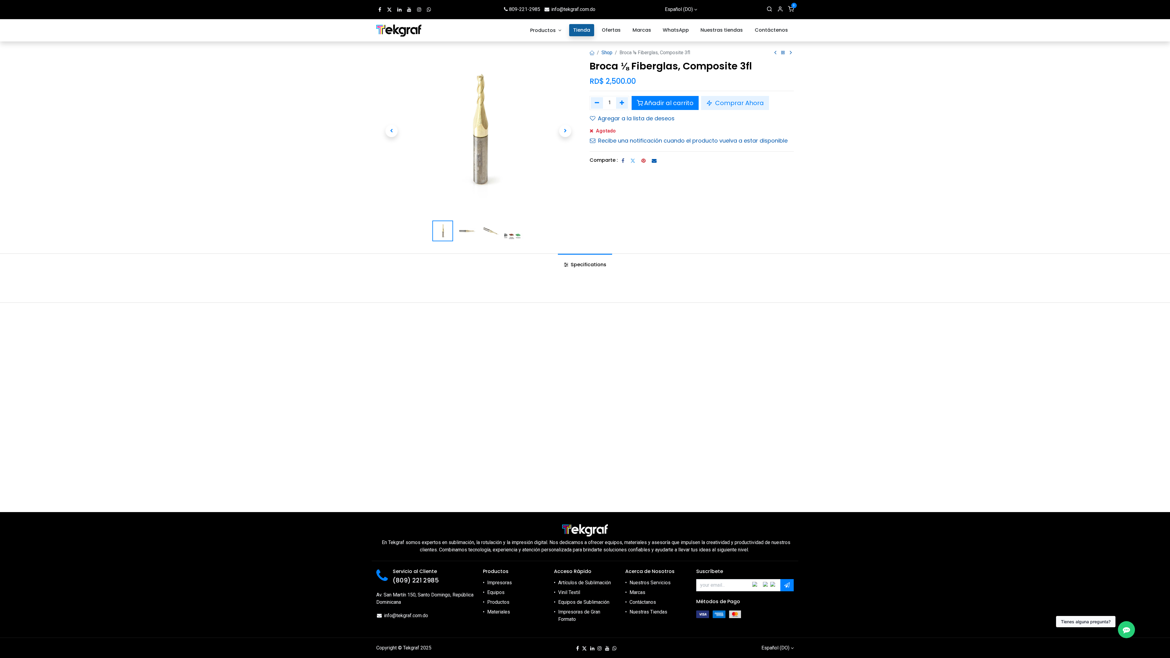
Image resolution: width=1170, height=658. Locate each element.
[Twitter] (632, 160)
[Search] (769, 9)
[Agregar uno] (622, 103)
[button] (391, 131)
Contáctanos (642, 602)
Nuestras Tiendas (648, 612)
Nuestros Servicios (650, 582)
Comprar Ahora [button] (739, 103)
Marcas (637, 592)
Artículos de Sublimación (584, 582)
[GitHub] (429, 9)
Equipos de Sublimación (583, 602)
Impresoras (499, 582)
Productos (498, 602)
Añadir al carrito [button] (668, 103)
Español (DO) (679, 9)
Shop (606, 52)
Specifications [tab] (587, 264)
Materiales (498, 612)
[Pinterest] (643, 160)
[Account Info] (780, 9)
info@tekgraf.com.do (573, 9)
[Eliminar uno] (597, 103)
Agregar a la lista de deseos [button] (636, 118)
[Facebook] (623, 160)
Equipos (496, 592)
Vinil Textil (569, 592)
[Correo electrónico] (654, 160)
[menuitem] (546, 30)
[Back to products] (783, 53)
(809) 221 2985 (416, 580)
